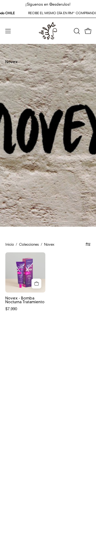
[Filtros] (88, 244)
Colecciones (29, 244)
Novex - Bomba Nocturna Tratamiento (25, 300)
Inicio (9, 244)
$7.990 (11, 308)
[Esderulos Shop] (48, 31)
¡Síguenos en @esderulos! (48, 4)
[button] (76, 31)
